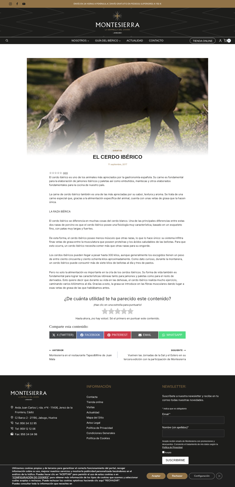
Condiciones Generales (101, 433)
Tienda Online (202, 40)
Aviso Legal (93, 422)
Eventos (117, 151)
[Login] (220, 41)
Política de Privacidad (100, 428)
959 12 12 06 (27, 428)
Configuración (202, 476)
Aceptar (156, 476)
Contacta (92, 397)
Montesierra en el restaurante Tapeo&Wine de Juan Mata (80, 355)
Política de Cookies (98, 438)
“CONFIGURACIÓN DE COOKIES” (30, 477)
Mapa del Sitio (95, 417)
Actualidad (135, 40)
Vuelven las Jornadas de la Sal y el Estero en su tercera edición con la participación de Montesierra (155, 355)
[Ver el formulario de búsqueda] (7, 40)
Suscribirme (175, 460)
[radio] (105, 312)
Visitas (91, 407)
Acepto (167, 452)
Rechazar (177, 476)
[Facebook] (17, 4)
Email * (166, 414)
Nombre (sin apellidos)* (175, 427)
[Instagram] (10, 4)
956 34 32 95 (28, 423)
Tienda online (95, 402)
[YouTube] (24, 4)
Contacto (156, 40)
